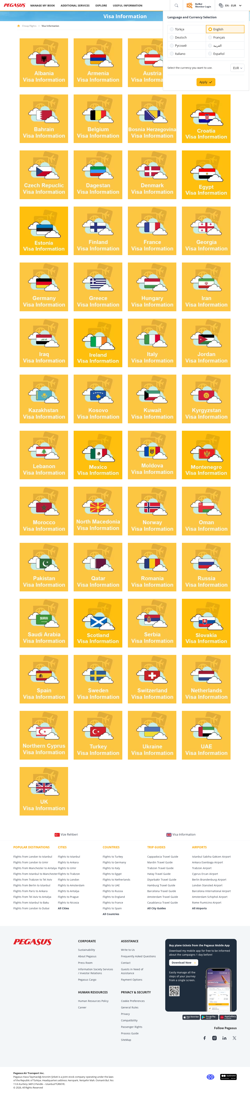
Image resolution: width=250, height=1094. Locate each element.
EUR (236, 68)
